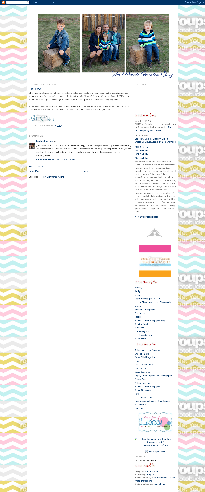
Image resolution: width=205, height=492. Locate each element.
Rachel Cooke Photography (147, 386)
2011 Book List (141, 147)
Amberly (138, 287)
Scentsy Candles (142, 324)
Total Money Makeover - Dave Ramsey (153, 401)
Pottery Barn (140, 379)
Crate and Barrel (142, 354)
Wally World (140, 405)
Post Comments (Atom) (53, 177)
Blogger (150, 474)
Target (137, 394)
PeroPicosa (140, 313)
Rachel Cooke (151, 471)
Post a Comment (37, 166)
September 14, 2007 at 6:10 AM (55, 159)
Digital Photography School (147, 298)
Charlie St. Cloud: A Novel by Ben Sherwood (155, 142)
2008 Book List (141, 158)
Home (85, 171)
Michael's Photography (145, 309)
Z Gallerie (139, 408)
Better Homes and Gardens (147, 350)
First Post (35, 88)
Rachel (138, 317)
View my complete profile (146, 217)
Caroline (138, 295)
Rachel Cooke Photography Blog (150, 320)
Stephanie (139, 328)
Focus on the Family (144, 365)
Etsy (137, 361)
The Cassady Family (144, 335)
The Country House (143, 397)
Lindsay (138, 306)
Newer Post (34, 171)
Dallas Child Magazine (145, 357)
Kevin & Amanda (142, 372)
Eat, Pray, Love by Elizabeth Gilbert (151, 139)
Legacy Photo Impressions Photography (153, 302)
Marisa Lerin (159, 484)
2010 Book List (141, 150)
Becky (137, 291)
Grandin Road (141, 368)
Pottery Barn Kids (143, 383)
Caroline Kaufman (44, 141)
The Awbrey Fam (142, 331)
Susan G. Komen (143, 390)
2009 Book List (141, 154)
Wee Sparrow (141, 339)
